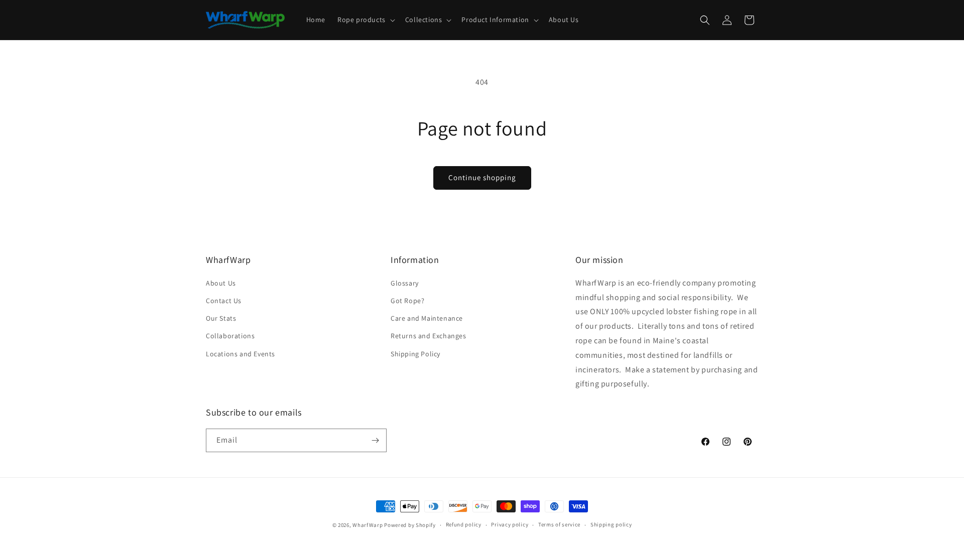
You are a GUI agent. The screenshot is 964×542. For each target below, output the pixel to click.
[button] (365, 19)
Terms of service (559, 524)
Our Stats (221, 318)
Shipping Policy (415, 353)
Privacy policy (509, 524)
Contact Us (224, 300)
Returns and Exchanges (428, 335)
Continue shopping (482, 177)
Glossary (405, 283)
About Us (221, 283)
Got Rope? (407, 300)
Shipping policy (611, 524)
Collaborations (230, 335)
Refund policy (463, 524)
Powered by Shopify (410, 524)
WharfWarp (367, 524)
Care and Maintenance (427, 318)
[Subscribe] (375, 440)
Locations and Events (240, 353)
